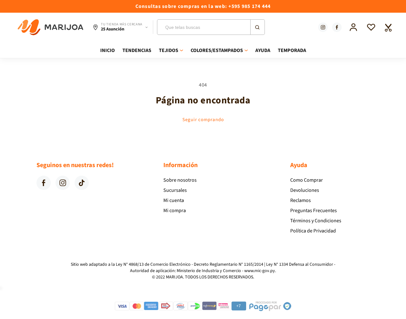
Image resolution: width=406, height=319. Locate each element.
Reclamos (300, 200)
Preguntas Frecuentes (313, 210)
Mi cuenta (173, 200)
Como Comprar (306, 180)
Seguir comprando (203, 119)
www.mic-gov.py (259, 271)
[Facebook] (337, 27)
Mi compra (174, 210)
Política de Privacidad (313, 230)
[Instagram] (323, 27)
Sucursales (175, 190)
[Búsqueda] (257, 27)
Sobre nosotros (180, 180)
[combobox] (211, 27)
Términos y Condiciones (315, 220)
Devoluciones (304, 190)
